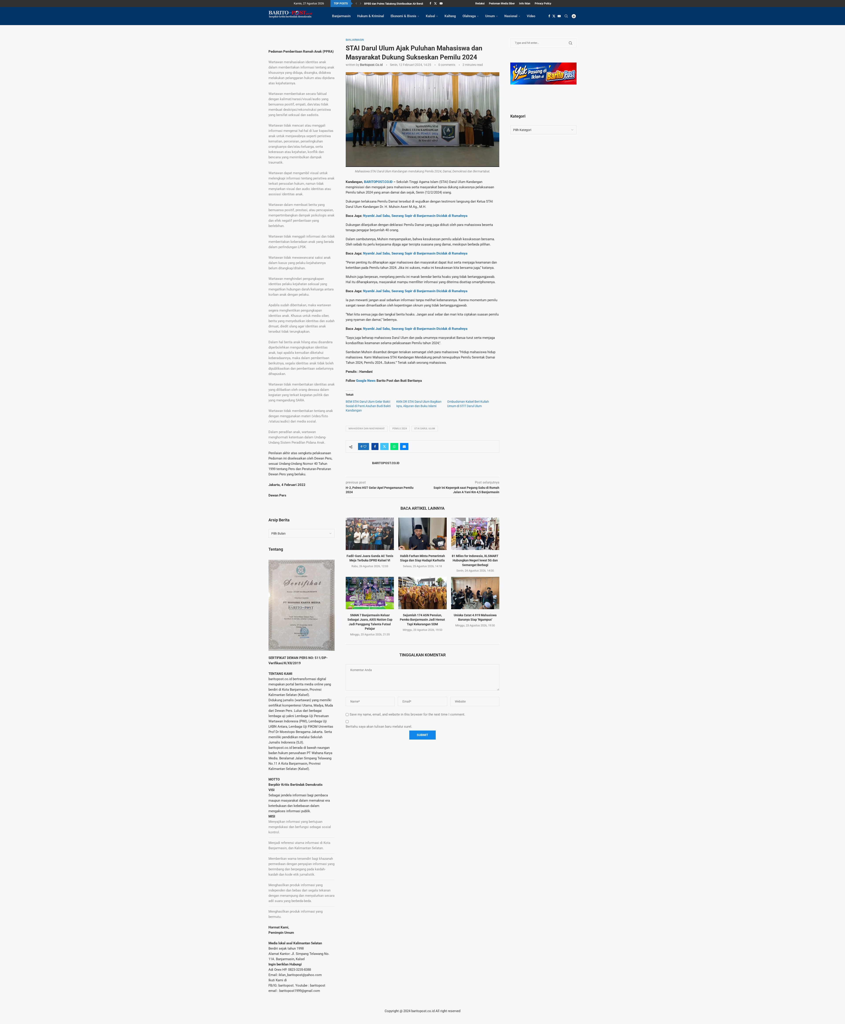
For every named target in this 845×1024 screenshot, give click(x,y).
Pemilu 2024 (399, 428)
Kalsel (430, 16)
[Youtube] (441, 3)
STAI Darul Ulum (424, 428)
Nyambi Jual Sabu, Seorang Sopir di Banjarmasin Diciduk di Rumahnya (415, 216)
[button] (356, 3)
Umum (490, 16)
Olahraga (469, 16)
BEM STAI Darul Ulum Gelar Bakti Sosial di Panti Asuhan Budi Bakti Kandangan (368, 406)
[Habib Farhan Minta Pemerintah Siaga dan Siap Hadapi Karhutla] (422, 534)
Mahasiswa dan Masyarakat (367, 428)
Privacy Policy (543, 3)
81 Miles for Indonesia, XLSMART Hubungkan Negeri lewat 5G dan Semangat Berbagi (475, 560)
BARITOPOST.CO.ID (378, 182)
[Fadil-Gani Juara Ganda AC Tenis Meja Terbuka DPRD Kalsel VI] (370, 534)
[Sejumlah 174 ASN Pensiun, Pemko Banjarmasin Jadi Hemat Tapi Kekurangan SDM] (422, 593)
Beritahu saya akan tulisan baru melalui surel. (379, 727)
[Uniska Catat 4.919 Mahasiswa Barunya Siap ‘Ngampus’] (475, 593)
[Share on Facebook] (374, 446)
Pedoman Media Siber (502, 3)
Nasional (510, 16)
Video (531, 16)
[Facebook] (430, 3)
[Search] (566, 16)
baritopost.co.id (371, 64)
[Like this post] (364, 446)
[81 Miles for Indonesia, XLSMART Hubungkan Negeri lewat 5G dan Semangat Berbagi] (475, 534)
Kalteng (450, 16)
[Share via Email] (404, 446)
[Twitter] (435, 3)
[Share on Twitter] (384, 446)
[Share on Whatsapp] (394, 446)
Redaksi (480, 3)
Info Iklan (524, 3)
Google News (366, 381)
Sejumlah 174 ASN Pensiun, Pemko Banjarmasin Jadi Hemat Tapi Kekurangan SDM (422, 619)
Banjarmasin (341, 16)
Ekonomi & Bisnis (403, 16)
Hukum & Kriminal (370, 16)
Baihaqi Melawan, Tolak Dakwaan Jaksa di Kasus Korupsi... (398, 3)
